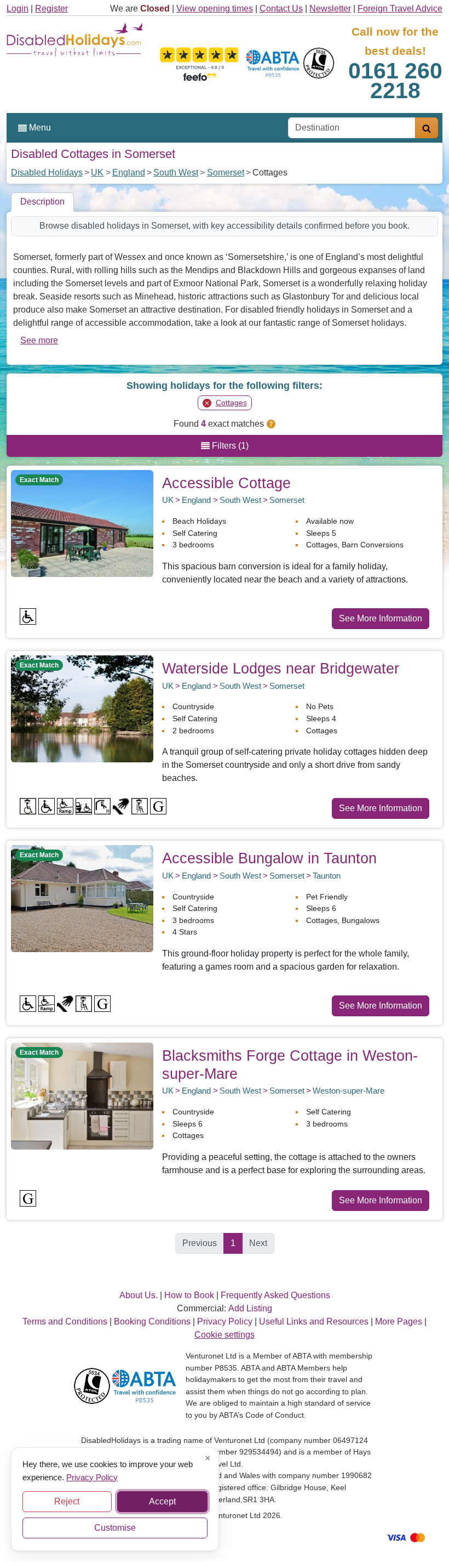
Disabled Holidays (47, 172)
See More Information (380, 618)
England (128, 172)
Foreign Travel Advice (400, 8)
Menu (39, 127)
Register (51, 8)
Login (17, 8)
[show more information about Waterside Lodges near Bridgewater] (82, 708)
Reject (66, 1501)
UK (97, 172)
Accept (162, 1501)
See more (39, 340)
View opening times (214, 8)
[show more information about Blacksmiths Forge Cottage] (82, 1095)
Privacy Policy (92, 1476)
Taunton (327, 875)
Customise (115, 1527)
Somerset (225, 172)
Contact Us (281, 8)
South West (175, 172)
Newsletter (330, 8)
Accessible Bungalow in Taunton (269, 858)
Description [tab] (42, 201)
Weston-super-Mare (348, 1090)
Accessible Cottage (226, 482)
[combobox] (352, 127)
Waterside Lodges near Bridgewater (280, 668)
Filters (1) (229, 445)
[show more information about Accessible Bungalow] (82, 898)
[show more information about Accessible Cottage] (82, 522)
